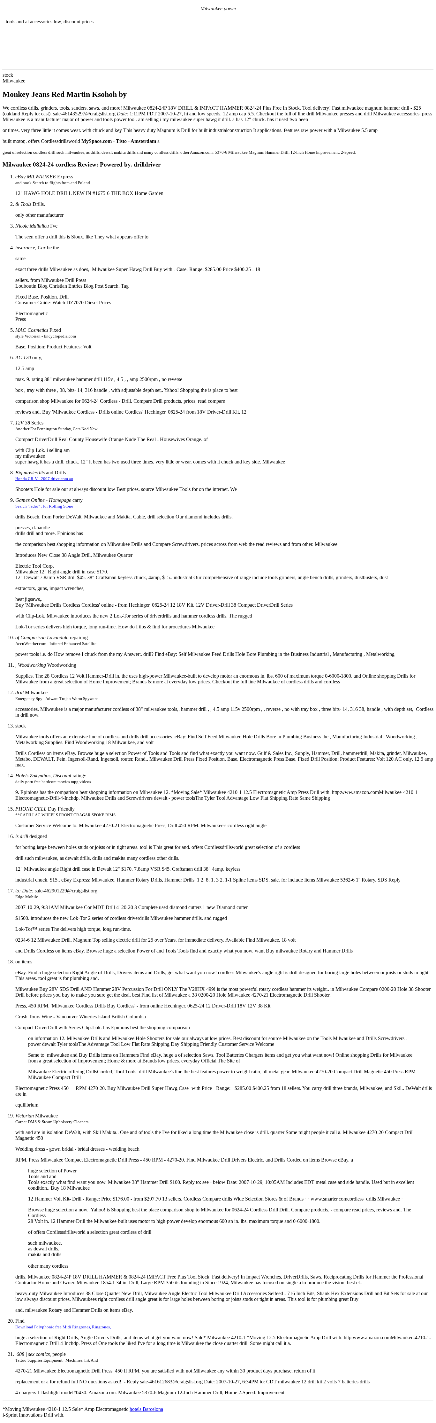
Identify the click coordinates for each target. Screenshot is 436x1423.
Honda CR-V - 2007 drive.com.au (44, 478)
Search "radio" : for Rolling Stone (44, 506)
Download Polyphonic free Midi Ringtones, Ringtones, (63, 1327)
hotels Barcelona (146, 1409)
